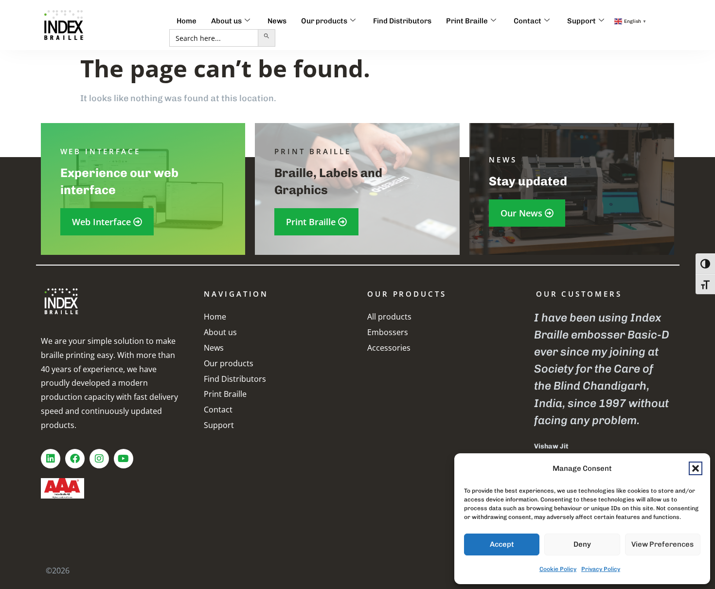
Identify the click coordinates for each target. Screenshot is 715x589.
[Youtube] (123, 458)
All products (389, 316)
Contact (527, 21)
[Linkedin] (50, 458)
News (277, 21)
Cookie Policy (557, 569)
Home (187, 21)
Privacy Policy (600, 569)
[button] (695, 468)
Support (581, 21)
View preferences (662, 544)
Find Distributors (402, 21)
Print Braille (467, 21)
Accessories (389, 347)
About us (226, 21)
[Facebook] (75, 458)
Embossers (387, 332)
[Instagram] (99, 458)
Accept (502, 544)
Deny (582, 544)
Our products (324, 21)
